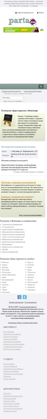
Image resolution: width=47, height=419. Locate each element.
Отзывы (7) (17, 172)
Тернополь (31, 272)
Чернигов (31, 287)
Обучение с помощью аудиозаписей (18, 182)
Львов (4, 290)
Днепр (4, 265)
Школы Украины (9, 379)
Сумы (29, 270)
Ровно (29, 267)
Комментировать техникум (33, 172)
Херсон (30, 280)
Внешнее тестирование (12, 334)
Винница (5, 262)
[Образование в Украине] (22, 22)
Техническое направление (12, 224)
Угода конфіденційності (28, 307)
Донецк (5, 267)
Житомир (5, 270)
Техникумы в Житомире (33, 91)
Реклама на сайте (10, 411)
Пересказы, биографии (12, 342)
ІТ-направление (8, 227)
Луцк (4, 287)
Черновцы (31, 290)
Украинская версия (16, 302)
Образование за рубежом (13, 369)
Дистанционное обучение (13, 374)
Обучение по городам (11, 403)
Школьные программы (12, 349)
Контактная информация (13, 408)
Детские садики (9, 401)
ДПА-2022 (7, 394)
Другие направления (10, 252)
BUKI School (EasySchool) (13, 396)
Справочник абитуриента (11, 91)
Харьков (30, 277)
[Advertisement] (23, 57)
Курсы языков (8, 364)
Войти (41, 13)
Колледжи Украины (10, 337)
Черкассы (31, 285)
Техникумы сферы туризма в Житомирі (22, 323)
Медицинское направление (12, 239)
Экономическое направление (13, 232)
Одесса (30, 262)
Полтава (30, 265)
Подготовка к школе (11, 406)
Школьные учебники (11, 371)
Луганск (5, 285)
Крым (4, 282)
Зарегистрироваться (25, 13)
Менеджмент (7, 244)
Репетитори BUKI (9, 399)
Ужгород (30, 275)
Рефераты (7, 376)
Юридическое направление (12, 247)
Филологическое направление (13, 242)
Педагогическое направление (13, 234)
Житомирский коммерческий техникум (18, 147)
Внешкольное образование (13, 344)
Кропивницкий (7, 280)
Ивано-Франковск (9, 275)
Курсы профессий (10, 366)
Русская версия (31, 302)
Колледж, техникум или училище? (17, 197)
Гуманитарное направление (12, 229)
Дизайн (5, 249)
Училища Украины (10, 339)
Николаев (5, 292)
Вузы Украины (8, 332)
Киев (4, 277)
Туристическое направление (13, 237)
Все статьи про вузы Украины (30, 215)
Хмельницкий (32, 282)
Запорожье (6, 272)
